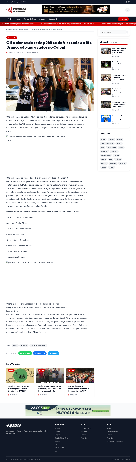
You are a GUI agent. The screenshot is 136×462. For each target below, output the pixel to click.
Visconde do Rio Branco (38, 345)
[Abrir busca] (127, 10)
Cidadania (113, 163)
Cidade (111, 139)
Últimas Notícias (30, 19)
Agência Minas (105, 155)
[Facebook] (123, 2)
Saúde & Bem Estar (107, 143)
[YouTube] (129, 2)
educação (24, 345)
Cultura (103, 159)
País (110, 159)
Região (119, 139)
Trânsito (118, 159)
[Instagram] (126, 2)
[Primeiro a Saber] (16, 10)
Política (116, 155)
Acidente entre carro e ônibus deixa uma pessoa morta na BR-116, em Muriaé (62, 24)
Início (8, 29)
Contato (42, 19)
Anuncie (84, 438)
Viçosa (119, 143)
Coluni (15, 345)
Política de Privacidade (115, 441)
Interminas (126, 459)
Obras (111, 167)
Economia (114, 151)
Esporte (103, 163)
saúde (121, 147)
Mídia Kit (84, 432)
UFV (102, 147)
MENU (10, 19)
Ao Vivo (124, 19)
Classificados (11, 38)
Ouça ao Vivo (86, 428)
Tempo (103, 167)
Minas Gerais (112, 147)
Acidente (122, 163)
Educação (104, 151)
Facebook (41, 353)
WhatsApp (26, 353)
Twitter (54, 353)
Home (18, 19)
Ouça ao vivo (54, 19)
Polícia (103, 139)
